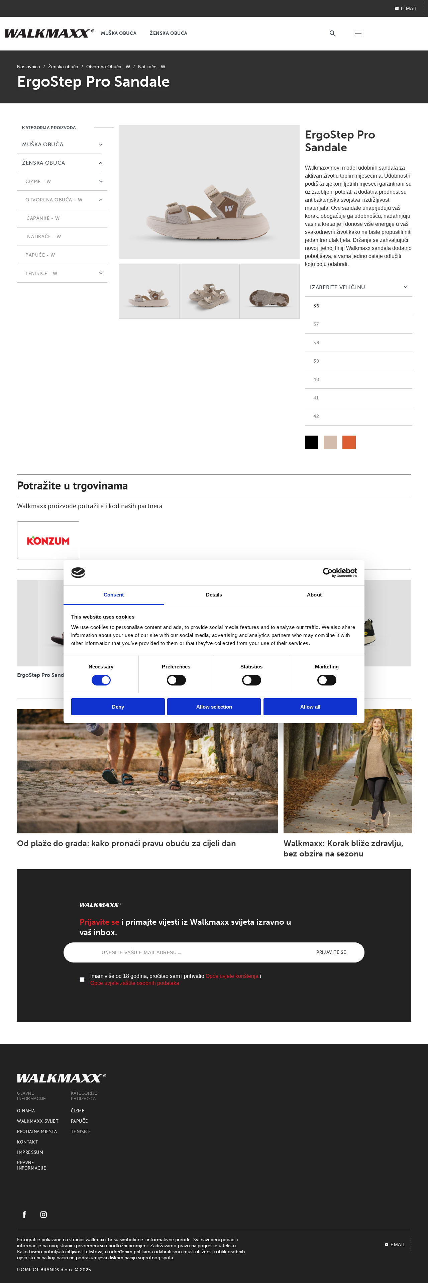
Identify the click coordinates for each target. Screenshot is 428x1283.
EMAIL (398, 1244)
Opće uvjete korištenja (232, 976)
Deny (118, 707)
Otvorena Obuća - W (108, 66)
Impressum (30, 1152)
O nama (26, 1111)
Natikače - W (151, 66)
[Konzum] (48, 540)
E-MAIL (409, 8)
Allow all (310, 707)
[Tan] (330, 442)
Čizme (78, 1111)
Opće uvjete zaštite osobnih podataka (134, 983)
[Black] (311, 442)
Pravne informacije (31, 1165)
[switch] (176, 680)
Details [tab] (214, 595)
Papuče (79, 1121)
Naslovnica (28, 66)
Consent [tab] (114, 595)
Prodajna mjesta (37, 1131)
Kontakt (27, 1142)
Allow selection (214, 707)
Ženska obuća (63, 66)
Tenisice (81, 1131)
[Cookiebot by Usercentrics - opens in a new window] (328, 573)
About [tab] (314, 595)
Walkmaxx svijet (38, 1121)
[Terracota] (349, 442)
